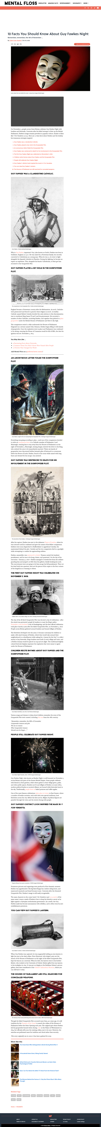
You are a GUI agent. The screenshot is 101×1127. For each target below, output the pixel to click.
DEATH (33, 1095)
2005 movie (53, 897)
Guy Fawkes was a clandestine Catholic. (26, 142)
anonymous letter (24, 442)
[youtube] (98, 7)
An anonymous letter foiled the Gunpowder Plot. (28, 148)
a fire (39, 1028)
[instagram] (91, 7)
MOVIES (58, 1095)
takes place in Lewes (42, 793)
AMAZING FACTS (53, 3)
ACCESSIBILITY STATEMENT (38, 1121)
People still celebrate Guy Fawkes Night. (26, 160)
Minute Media (47, 1125)
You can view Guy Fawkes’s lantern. (25, 166)
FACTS (19, 1095)
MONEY (19, 1099)
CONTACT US (34, 1119)
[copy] (21, 44)
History (13, 1099)
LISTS (52, 1095)
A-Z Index (65, 1121)
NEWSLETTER (42, 3)
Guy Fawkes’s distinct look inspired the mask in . (33, 163)
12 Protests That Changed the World (25, 348)
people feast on (30, 789)
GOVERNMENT (26, 1095)
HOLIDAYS (46, 1095)
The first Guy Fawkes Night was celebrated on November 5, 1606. (33, 154)
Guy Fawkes (20, 252)
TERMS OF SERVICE (20, 1121)
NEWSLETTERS (53, 1119)
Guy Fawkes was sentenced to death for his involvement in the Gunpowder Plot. (38, 151)
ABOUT (18, 1119)
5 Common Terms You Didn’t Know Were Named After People (33, 345)
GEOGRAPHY (77, 3)
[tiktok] (94, 7)
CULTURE (13, 1095)
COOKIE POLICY (80, 1119)
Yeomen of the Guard (29, 1023)
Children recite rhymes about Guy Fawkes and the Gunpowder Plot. (34, 157)
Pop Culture (39, 1095)
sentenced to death (33, 555)
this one (40, 717)
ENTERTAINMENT (65, 3)
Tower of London (50, 542)
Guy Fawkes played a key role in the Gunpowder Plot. (30, 145)
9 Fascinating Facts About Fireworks (25, 343)
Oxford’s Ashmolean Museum (44, 967)
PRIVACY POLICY (67, 1119)
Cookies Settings (81, 1121)
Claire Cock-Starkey (16, 40)
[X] (88, 7)
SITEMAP (52, 1121)
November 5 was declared (19, 624)
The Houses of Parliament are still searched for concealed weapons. (34, 169)
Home (13, 1107)
